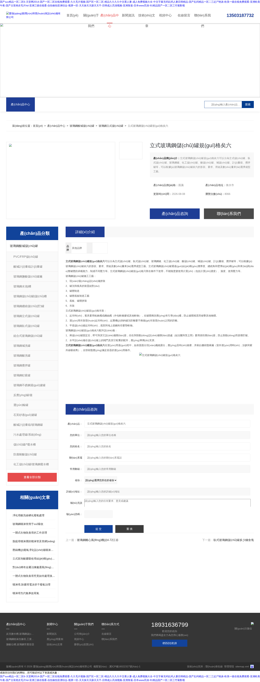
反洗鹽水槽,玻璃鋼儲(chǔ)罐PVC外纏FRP (20, 633)
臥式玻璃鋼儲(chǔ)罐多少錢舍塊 (233, 540)
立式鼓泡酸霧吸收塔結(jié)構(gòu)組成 (34, 558)
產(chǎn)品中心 (109, 18)
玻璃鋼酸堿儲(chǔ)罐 (82, 125)
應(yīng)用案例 (55, 639)
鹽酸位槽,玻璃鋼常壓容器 (20, 644)
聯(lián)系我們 (202, 18)
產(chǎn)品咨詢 (175, 213)
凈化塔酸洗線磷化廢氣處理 (28, 515)
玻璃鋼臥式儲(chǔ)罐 (26, 325)
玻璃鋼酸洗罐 (21, 355)
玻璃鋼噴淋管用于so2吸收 (28, 523)
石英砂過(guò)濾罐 (25, 414)
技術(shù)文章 (146, 18)
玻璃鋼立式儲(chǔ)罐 (111, 125)
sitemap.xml (242, 666)
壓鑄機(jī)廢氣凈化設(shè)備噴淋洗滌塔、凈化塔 (34, 549)
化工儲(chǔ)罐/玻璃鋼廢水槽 (31, 464)
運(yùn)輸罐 (20, 404)
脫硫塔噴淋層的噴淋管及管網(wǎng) (34, 541)
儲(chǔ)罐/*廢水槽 (24, 444)
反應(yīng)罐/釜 (23, 395)
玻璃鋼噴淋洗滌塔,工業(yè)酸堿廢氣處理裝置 (20, 639)
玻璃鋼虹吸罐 (21, 375)
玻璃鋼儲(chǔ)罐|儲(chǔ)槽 (30, 296)
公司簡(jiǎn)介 (82, 633)
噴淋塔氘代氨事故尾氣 (26, 593)
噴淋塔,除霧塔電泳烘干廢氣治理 (31, 584)
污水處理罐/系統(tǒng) (27, 434)
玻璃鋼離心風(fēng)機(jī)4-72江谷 (98, 540)
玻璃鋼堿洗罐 (21, 345)
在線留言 (184, 15)
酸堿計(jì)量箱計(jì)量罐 (27, 266)
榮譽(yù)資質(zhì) (84, 644)
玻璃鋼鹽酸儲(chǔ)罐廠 (27, 276)
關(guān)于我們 (91, 18)
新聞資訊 (128, 15)
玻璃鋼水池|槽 (22, 286)
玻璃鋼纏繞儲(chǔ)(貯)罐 (28, 306)
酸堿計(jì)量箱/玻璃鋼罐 (28, 424)
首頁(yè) (72, 15)
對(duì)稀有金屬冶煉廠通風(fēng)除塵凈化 (34, 567)
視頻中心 (165, 15)
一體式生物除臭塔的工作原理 (30, 532)
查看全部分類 (32, 477)
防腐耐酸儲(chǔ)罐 (25, 454)
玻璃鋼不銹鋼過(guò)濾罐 (29, 385)
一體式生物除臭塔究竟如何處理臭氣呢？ (34, 575)
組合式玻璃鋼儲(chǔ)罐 (27, 335)
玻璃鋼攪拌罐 (21, 365)
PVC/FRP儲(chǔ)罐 (25, 256)
